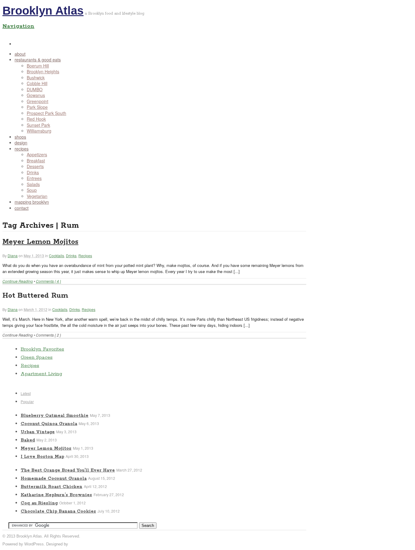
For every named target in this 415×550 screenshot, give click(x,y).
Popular (27, 401)
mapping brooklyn (32, 202)
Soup (32, 190)
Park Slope (37, 107)
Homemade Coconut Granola (54, 478)
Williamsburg (39, 131)
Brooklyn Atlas (43, 10)
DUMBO (35, 89)
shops (20, 137)
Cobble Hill (37, 83)
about (20, 54)
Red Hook (36, 119)
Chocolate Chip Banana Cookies (58, 511)
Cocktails (56, 255)
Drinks (33, 172)
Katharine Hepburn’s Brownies (56, 495)
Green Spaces (37, 357)
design (21, 143)
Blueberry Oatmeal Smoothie (54, 415)
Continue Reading (17, 281)
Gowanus (36, 95)
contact (22, 208)
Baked (28, 440)
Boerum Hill (38, 66)
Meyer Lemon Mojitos (40, 241)
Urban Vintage (38, 432)
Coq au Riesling (39, 503)
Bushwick (36, 77)
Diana (13, 255)
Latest (26, 393)
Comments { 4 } (48, 281)
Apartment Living (41, 374)
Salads (33, 184)
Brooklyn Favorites (42, 349)
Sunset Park (38, 125)
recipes (22, 149)
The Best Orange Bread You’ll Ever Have (68, 470)
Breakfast (36, 160)
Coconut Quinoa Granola (49, 424)
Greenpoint (37, 101)
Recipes (85, 255)
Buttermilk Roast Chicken (51, 486)
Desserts (35, 166)
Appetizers (37, 154)
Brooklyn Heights (43, 71)
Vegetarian (37, 196)
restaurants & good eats (38, 60)
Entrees (34, 178)
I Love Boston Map (42, 456)
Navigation (18, 26)
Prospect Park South (46, 113)
